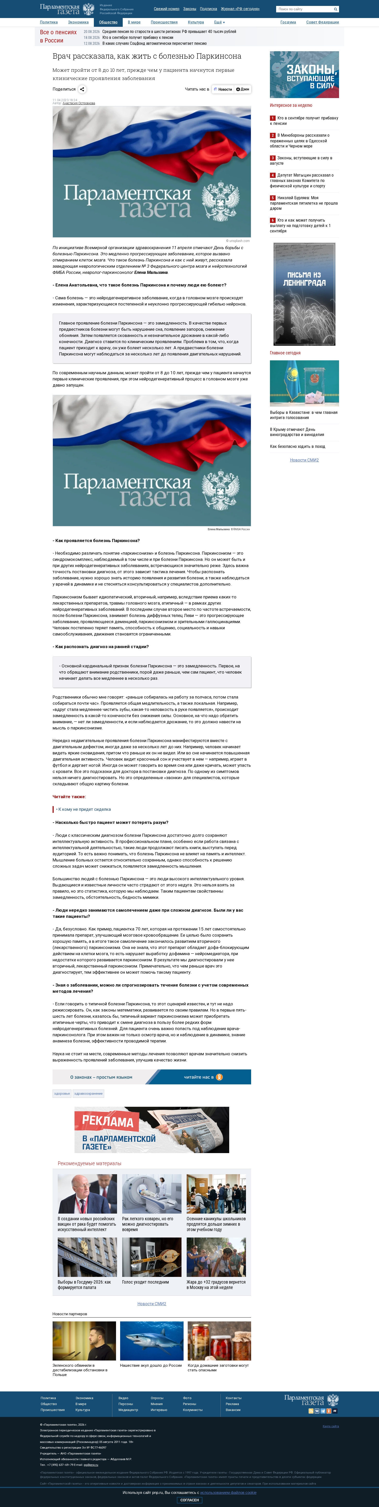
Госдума (288, 22)
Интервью (159, 1410)
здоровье (62, 1093)
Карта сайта (331, 1426)
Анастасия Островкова (79, 103)
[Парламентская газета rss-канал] (311, 1411)
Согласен (189, 1500)
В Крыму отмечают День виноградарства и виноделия (297, 432)
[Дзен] (242, 89)
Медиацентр (128, 1410)
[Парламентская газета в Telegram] (323, 1411)
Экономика (78, 22)
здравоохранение (88, 1093)
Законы (189, 9)
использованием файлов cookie (228, 1492)
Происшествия (164, 22)
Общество (108, 22)
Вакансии (233, 1410)
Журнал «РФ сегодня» (240, 9)
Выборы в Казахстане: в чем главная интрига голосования (303, 415)
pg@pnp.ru (91, 1465)
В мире (134, 22)
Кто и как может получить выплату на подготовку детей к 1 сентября (300, 225)
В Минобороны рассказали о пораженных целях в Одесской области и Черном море (299, 140)
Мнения (157, 1404)
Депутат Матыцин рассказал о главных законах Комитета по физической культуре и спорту (302, 180)
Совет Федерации (322, 22)
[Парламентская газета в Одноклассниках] (329, 1411)
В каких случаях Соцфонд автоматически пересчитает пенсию (145, 43)
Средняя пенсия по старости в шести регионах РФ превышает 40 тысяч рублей (160, 31)
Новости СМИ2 (151, 1303)
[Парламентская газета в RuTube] (334, 1411)
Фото (187, 1398)
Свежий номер (166, 9)
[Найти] (335, 9)
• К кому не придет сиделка (83, 809)
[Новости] (223, 89)
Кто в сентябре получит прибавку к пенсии (128, 37)
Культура (196, 22)
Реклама (232, 1404)
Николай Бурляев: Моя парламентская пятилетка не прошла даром (304, 203)
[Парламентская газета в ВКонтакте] (317, 1411)
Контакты (234, 1398)
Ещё (218, 22)
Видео (123, 1398)
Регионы (189, 1404)
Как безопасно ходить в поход (297, 446)
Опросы (157, 1398)
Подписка (208, 9)
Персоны (126, 1404)
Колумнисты (193, 1410)
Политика (49, 22)
